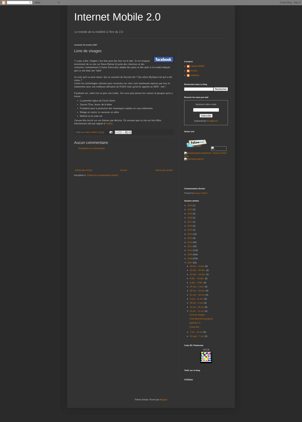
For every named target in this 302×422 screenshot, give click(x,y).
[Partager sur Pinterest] (130, 132)
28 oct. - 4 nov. (197, 303)
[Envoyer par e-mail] (116, 132)
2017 (190, 222)
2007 (190, 263)
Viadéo (109, 123)
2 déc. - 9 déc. (197, 282)
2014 (190, 234)
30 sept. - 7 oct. (197, 336)
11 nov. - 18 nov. (198, 295)
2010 (190, 250)
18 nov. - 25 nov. (198, 290)
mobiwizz (194, 75)
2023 (190, 209)
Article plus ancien (164, 170)
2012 (190, 242)
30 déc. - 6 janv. (197, 266)
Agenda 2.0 (194, 323)
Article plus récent (83, 170)
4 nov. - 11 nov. (197, 299)
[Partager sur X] (123, 132)
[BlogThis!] (120, 132)
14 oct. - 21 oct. (197, 311)
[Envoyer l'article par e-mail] (111, 132)
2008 (190, 258)
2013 (190, 238)
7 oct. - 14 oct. (196, 332)
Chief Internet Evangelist (201, 319)
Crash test (194, 327)
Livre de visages (197, 315)
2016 (190, 226)
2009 (190, 254)
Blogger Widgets (201, 193)
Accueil (123, 170)
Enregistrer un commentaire (91, 148)
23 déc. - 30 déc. (198, 270)
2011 (190, 246)
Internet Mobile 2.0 (117, 17)
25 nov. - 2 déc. (197, 286)
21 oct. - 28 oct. (197, 307)
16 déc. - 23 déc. (198, 274)
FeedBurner (212, 121)
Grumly (193, 70)
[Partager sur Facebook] (126, 132)
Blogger (163, 399)
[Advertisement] (124, 159)
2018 (190, 217)
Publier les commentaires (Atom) (102, 175)
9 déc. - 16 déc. (197, 278)
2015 (190, 230)
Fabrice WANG (197, 66)
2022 (190, 213)
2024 (190, 205)
